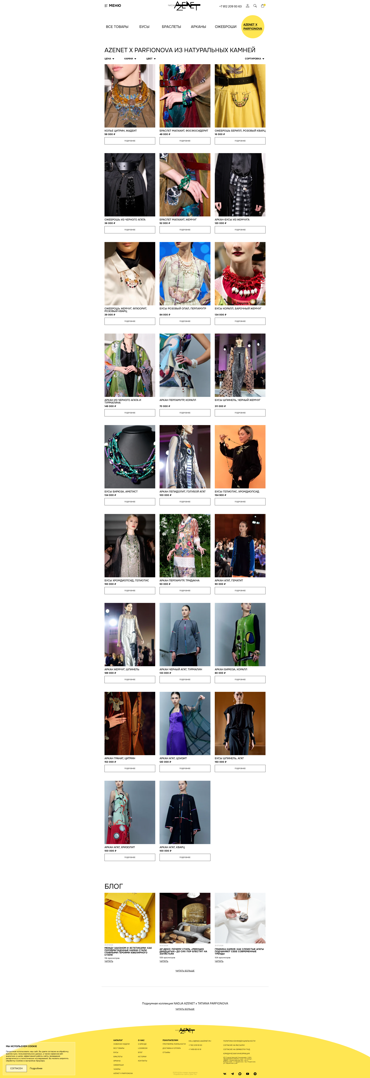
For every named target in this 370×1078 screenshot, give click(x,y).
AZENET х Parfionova (123, 1073)
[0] (262, 5)
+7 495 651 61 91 (195, 1049)
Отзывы (166, 1052)
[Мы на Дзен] (255, 1073)
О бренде (142, 1044)
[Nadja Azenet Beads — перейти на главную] (184, 5)
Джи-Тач (193, 1074)
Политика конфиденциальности (239, 1041)
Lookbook (142, 1048)
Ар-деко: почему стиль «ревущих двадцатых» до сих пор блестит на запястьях (183, 951)
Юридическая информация (236, 1053)
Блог (140, 1052)
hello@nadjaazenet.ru (200, 1041)
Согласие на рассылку (234, 1045)
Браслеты (171, 26)
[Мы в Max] (239, 1073)
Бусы (144, 26)
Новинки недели (121, 1044)
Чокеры (116, 1069)
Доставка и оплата (172, 1048)
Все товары (117, 26)
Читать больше (185, 971)
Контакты (142, 1061)
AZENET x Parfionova (252, 27)
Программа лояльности (174, 1044)
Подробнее (129, 141)
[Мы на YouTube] (247, 1073)
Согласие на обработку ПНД (236, 1049)
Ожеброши (225, 26)
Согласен (16, 1068)
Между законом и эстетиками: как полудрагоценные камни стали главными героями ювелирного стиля (128, 951)
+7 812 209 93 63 (230, 6)
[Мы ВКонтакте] (224, 1073)
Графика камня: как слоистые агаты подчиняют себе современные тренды (239, 951)
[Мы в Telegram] (232, 1073)
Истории (142, 1056)
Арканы (198, 26)
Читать (108, 961)
